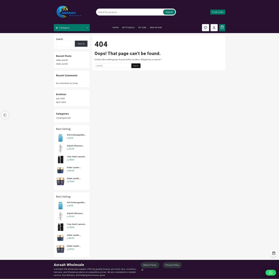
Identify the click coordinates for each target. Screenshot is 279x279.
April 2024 (61, 102)
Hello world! (62, 60)
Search (169, 12)
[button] (270, 273)
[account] (214, 27)
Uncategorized (63, 118)
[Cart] (222, 27)
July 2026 (60, 98)
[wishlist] (205, 27)
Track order (217, 12)
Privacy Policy (172, 265)
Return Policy (149, 265)
